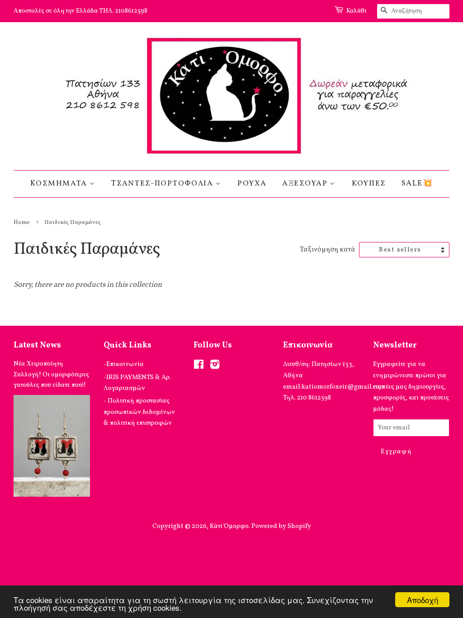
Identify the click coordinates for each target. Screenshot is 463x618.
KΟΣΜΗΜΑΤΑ (60, 183)
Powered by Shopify (281, 526)
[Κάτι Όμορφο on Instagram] (215, 366)
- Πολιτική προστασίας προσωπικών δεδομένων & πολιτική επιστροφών (139, 412)
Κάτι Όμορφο (229, 526)
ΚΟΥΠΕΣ (369, 183)
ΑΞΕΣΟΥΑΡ (306, 183)
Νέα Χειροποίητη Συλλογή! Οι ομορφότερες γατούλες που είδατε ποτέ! (51, 374)
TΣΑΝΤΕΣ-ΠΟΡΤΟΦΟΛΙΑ (163, 183)
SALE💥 (417, 183)
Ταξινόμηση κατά (327, 250)
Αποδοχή (422, 599)
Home (22, 223)
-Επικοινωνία (124, 364)
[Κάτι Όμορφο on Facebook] (199, 366)
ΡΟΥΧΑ (252, 183)
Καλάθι (356, 11)
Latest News (37, 345)
